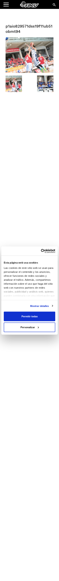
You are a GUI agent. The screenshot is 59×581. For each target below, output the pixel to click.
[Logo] (23, 5)
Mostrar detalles (39, 305)
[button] (54, 4)
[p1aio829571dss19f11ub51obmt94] (29, 72)
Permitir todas (29, 316)
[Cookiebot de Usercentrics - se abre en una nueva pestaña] (41, 251)
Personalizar (27, 327)
